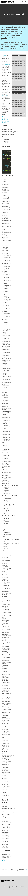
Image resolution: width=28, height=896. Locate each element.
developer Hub (5, 888)
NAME (3, 116)
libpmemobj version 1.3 (18, 83)
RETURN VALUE (5, 121)
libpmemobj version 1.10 (18, 67)
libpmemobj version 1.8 (18, 72)
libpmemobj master (17, 57)
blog (9, 886)
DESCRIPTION (5, 119)
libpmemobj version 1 (18, 89)
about (4, 886)
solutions (23, 888)
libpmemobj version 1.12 (18, 63)
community (15, 886)
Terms (14, 889)
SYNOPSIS (4, 118)
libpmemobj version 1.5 (18, 78)
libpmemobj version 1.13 (18, 61)
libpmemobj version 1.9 (18, 70)
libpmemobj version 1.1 (18, 87)
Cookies (22, 886)
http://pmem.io (6, 861)
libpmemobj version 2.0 (18, 59)
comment (4, 55)
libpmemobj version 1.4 (18, 80)
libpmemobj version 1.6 (18, 76)
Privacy (17, 888)
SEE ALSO (4, 123)
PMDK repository (10, 27)
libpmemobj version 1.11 (18, 65)
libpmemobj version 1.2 (18, 85)
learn (12, 888)
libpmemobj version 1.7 (18, 74)
